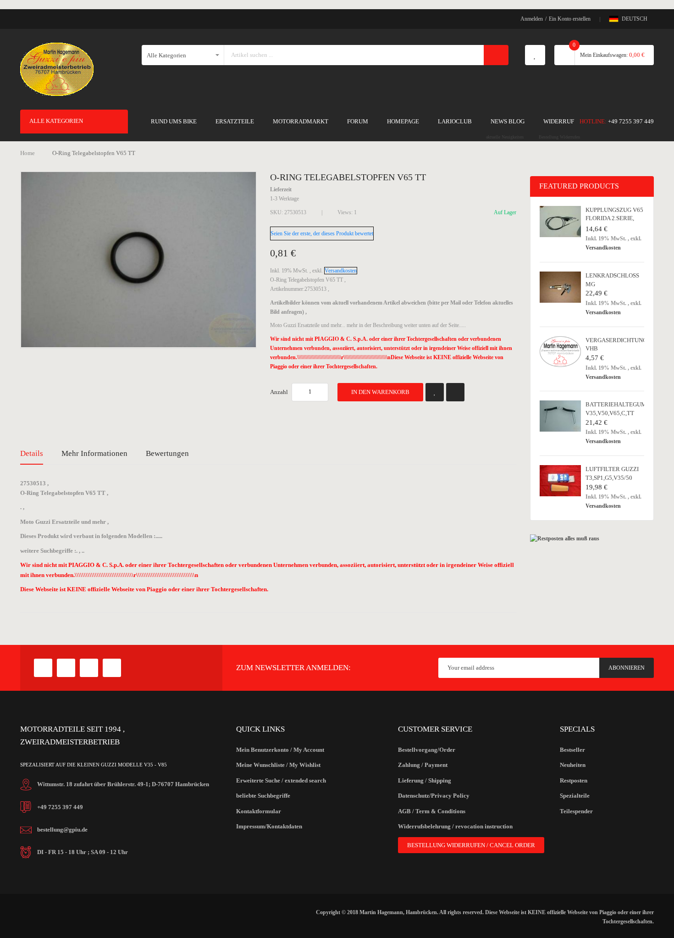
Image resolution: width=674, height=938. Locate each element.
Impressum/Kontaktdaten (269, 826)
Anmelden (531, 19)
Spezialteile (575, 795)
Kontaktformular (258, 811)
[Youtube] (89, 668)
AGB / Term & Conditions (431, 811)
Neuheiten (573, 764)
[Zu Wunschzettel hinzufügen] (434, 392)
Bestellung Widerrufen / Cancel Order (471, 845)
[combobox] (354, 55)
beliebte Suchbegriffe (263, 795)
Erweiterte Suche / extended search (281, 780)
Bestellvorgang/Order (426, 749)
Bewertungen (167, 453)
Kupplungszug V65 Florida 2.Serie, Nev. (614, 218)
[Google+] (66, 668)
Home (27, 153)
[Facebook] (43, 668)
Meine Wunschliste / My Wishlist (278, 764)
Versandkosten (341, 270)
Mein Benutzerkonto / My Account (280, 749)
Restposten (573, 780)
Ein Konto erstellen (570, 19)
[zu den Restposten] (564, 538)
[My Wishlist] (535, 55)
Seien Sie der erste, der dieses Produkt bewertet (322, 233)
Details (31, 453)
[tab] (31, 454)
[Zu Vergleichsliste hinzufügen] (455, 392)
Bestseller (572, 749)
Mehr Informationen (94, 453)
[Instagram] (112, 668)
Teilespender (576, 811)
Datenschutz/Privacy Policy (434, 795)
